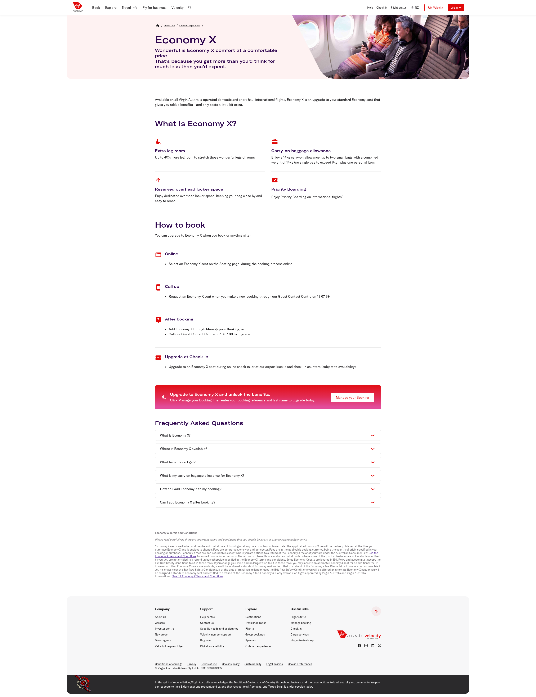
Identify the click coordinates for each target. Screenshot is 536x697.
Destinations (253, 617)
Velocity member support (215, 634)
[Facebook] (359, 645)
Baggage (205, 640)
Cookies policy (231, 664)
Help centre (207, 617)
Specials (250, 640)
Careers (160, 622)
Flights (249, 628)
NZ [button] (417, 7)
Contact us (207, 622)
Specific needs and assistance (219, 628)
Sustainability (253, 664)
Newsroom (161, 634)
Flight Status (299, 617)
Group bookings (255, 634)
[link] (169, 25)
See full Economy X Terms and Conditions (197, 576)
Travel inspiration (256, 622)
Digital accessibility (212, 646)
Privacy (191, 664)
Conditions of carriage (168, 664)
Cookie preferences (300, 664)
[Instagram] (366, 645)
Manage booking (301, 622)
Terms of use (209, 664)
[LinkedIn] (372, 645)
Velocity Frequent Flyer (169, 646)
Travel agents (163, 640)
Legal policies (274, 664)
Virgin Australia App (303, 640)
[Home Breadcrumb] (157, 25)
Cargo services (300, 634)
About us (160, 617)
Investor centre (164, 628)
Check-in (296, 628)
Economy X (185, 39)
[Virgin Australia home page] (78, 7)
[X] (379, 645)
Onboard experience (258, 646)
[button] (96, 7)
